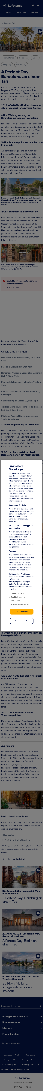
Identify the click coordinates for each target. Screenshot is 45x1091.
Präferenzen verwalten (20, 604)
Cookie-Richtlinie (18, 597)
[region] (21, 545)
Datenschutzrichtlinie (19, 593)
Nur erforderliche (21, 621)
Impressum (15, 601)
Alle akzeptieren (21, 611)
